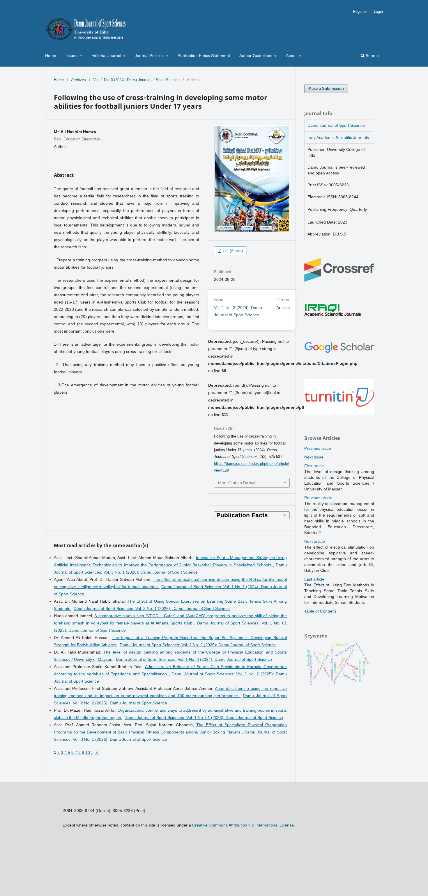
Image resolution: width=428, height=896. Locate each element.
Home (50, 55)
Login (378, 11)
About (292, 55)
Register (360, 11)
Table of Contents (320, 611)
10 (87, 752)
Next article (314, 541)
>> (97, 752)
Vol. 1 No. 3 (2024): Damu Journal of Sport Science (136, 80)
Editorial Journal (106, 55)
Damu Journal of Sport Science (336, 125)
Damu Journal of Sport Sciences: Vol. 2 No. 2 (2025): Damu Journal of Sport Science (198, 644)
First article (314, 465)
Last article (314, 579)
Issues (72, 55)
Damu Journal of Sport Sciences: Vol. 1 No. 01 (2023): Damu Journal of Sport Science (204, 717)
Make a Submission (326, 88)
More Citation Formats (237, 482)
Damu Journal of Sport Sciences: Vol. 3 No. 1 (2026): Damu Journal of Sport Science (152, 608)
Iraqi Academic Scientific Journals (338, 137)
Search (372, 55)
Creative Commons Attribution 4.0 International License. (243, 825)
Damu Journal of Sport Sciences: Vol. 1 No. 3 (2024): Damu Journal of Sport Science (194, 659)
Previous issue (317, 448)
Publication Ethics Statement (204, 55)
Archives (78, 80)
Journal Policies (150, 55)
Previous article (318, 497)
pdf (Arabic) (232, 251)
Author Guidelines (256, 55)
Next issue (313, 457)
